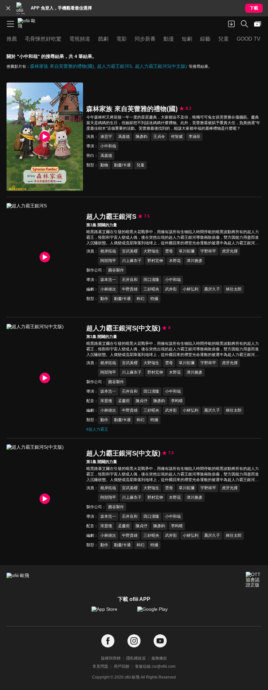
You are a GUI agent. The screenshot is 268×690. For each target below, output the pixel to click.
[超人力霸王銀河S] (45, 257)
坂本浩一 (108, 279)
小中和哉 (108, 146)
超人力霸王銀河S (114, 66)
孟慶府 (124, 401)
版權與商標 (111, 658)
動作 (104, 298)
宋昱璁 (106, 401)
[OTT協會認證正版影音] (253, 579)
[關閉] (8, 8)
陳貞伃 (141, 401)
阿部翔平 (108, 260)
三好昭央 (151, 289)
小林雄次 (108, 289)
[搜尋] (244, 24)
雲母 (169, 251)
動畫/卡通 (122, 165)
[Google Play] (156, 612)
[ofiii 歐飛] (29, 24)
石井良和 (130, 279)
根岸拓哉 (108, 251)
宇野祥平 (208, 251)
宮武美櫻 (130, 251)
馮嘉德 (124, 136)
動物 (104, 165)
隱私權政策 (136, 658)
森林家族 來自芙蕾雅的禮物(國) (62, 66)
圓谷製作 (116, 270)
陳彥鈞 (141, 136)
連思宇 (106, 136)
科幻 (140, 298)
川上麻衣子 (132, 260)
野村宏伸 (155, 260)
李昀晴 (177, 401)
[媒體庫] (257, 24)
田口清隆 (151, 279)
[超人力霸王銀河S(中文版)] (45, 378)
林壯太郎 (234, 289)
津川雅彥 (194, 260)
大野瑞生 (151, 251)
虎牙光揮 (230, 251)
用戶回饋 (121, 666)
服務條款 (159, 658)
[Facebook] (107, 641)
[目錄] (10, 24)
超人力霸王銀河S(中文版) (161, 66)
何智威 (177, 136)
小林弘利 (190, 289)
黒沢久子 (212, 289)
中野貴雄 (130, 289)
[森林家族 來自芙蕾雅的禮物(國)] (45, 137)
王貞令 (159, 136)
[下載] (231, 24)
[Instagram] (134, 641)
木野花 (175, 260)
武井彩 (171, 289)
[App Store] (111, 612)
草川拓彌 (186, 251)
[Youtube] (160, 641)
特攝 (154, 298)
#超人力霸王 (97, 429)
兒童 (140, 165)
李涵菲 (194, 136)
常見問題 (100, 666)
